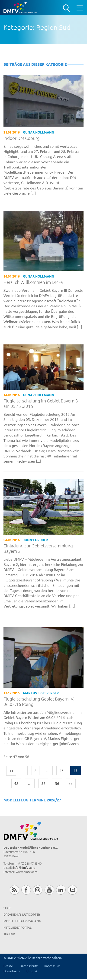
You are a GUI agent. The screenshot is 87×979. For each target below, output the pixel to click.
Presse (8, 965)
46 (61, 770)
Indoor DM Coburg (21, 138)
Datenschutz (29, 965)
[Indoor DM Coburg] (43, 100)
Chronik (32, 971)
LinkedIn (61, 890)
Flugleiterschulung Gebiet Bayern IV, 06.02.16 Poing (38, 701)
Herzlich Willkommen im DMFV (33, 282)
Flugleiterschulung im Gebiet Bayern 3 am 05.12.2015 (40, 403)
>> (71, 783)
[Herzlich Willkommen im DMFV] (43, 240)
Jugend (9, 934)
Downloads (11, 971)
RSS (14, 890)
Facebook (26, 890)
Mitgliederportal (17, 927)
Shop (7, 908)
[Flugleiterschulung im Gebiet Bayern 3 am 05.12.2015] (43, 366)
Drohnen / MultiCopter (21, 914)
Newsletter (72, 890)
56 (57, 783)
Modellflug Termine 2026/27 (32, 799)
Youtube (49, 890)
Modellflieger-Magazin (22, 921)
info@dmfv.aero (24, 867)
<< (11, 770)
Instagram (37, 890)
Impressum (52, 965)
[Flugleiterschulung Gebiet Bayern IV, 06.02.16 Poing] (43, 657)
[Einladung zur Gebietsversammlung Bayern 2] (43, 506)
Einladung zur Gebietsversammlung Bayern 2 (38, 548)
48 (16, 783)
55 (43, 783)
